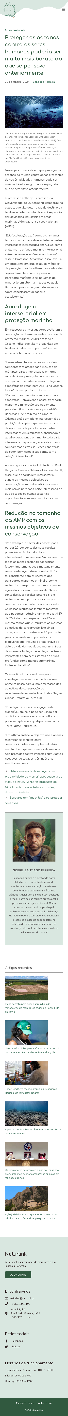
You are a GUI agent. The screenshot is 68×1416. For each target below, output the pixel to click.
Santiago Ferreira (44, 82)
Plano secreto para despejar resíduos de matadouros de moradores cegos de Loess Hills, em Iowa (32, 1008)
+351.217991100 (20, 1304)
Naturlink (38, 1410)
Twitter (16, 1346)
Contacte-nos (44, 1403)
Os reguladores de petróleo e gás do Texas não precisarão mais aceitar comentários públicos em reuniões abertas (32, 1174)
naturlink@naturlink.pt (22, 1298)
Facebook (17, 1341)
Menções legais (25, 1403)
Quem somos (18, 1274)
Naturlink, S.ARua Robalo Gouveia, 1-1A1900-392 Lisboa (25, 1313)
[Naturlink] (10, 10)
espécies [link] (19, 292)
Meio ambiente (15, 30)
